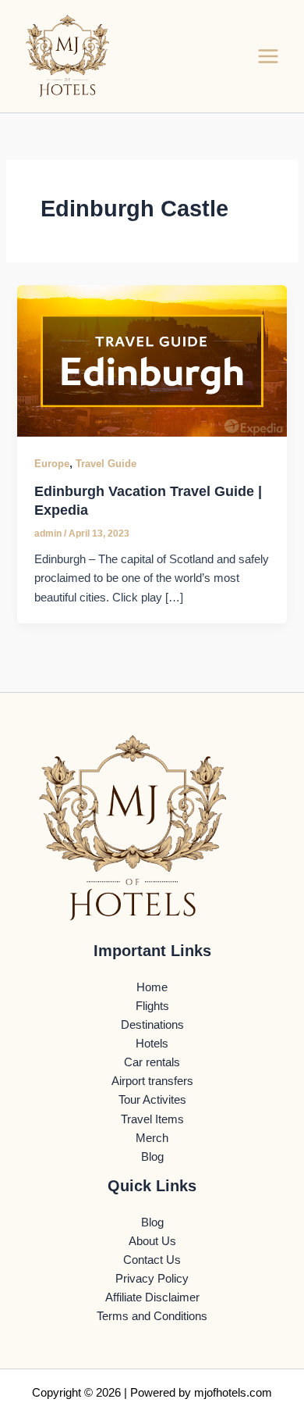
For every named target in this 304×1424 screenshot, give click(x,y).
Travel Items (152, 1119)
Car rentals (152, 1062)
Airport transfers (152, 1081)
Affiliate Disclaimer (152, 1297)
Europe (51, 463)
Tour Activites (152, 1100)
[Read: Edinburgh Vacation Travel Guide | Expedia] (151, 360)
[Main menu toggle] (268, 56)
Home (152, 987)
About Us (152, 1241)
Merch (152, 1138)
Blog (152, 1157)
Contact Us (152, 1260)
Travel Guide (106, 463)
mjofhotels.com (233, 1393)
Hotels (152, 1043)
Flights (152, 1006)
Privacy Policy (152, 1278)
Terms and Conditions (152, 1316)
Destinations (152, 1025)
